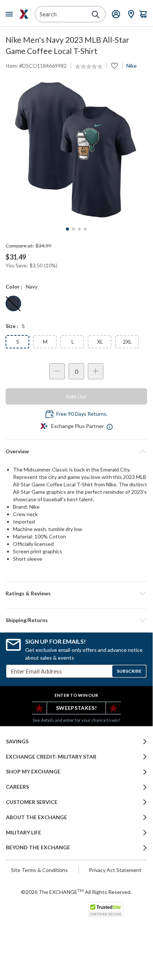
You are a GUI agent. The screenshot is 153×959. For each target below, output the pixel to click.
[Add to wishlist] (114, 66)
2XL (127, 341)
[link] (89, 66)
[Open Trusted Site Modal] (105, 909)
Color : (14, 286)
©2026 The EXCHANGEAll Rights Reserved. (76, 891)
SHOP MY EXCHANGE (33, 772)
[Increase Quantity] (95, 371)
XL (100, 341)
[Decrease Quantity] (57, 371)
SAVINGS (17, 741)
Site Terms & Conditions (39, 870)
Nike (131, 65)
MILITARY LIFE (23, 833)
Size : (12, 326)
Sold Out (76, 396)
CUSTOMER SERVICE (31, 802)
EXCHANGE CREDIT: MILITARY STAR (51, 757)
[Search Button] (95, 14)
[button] (76, 593)
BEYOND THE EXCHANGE (38, 847)
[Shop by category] (11, 14)
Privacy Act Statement (115, 870)
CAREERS (17, 787)
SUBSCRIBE (129, 671)
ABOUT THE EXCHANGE (36, 817)
